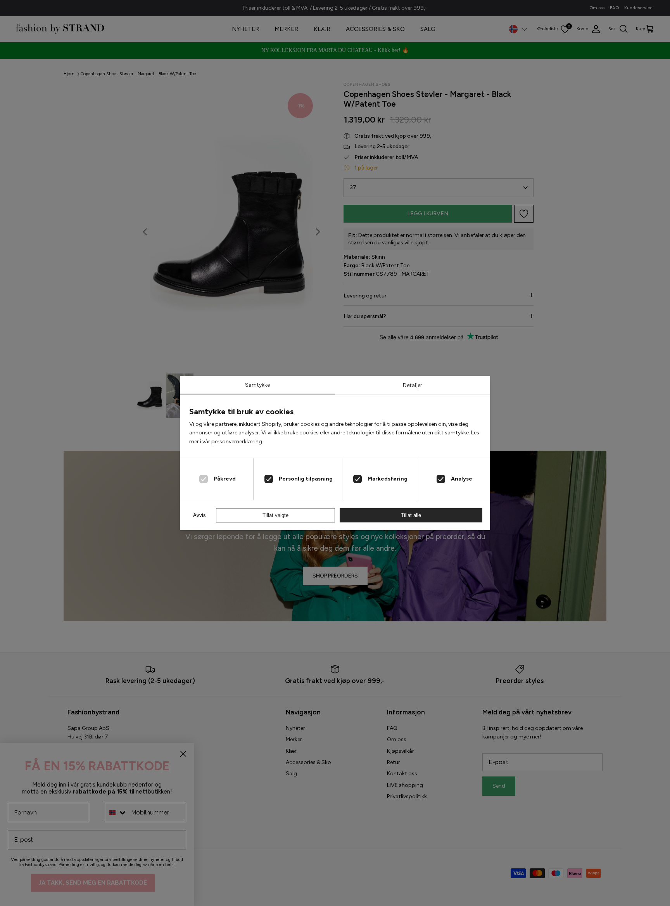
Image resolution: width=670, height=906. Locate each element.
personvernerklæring (236, 441)
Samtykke (257, 385)
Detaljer (412, 385)
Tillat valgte (275, 515)
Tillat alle (411, 515)
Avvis (199, 515)
